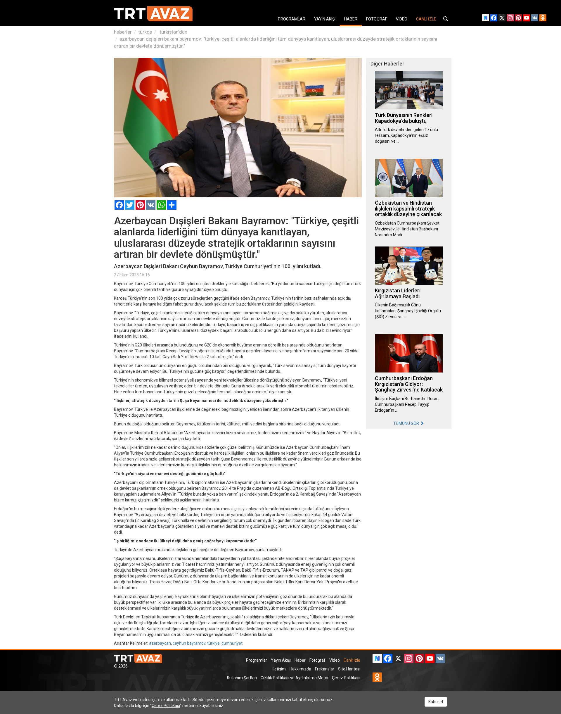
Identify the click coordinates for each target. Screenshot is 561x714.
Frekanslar (324, 669)
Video (334, 660)
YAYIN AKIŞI (324, 19)
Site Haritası (349, 669)
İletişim (279, 669)
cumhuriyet (232, 643)
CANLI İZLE (426, 19)
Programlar (256, 660)
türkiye (213, 643)
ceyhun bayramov (189, 643)
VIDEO (401, 19)
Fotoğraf (317, 660)
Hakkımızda (300, 669)
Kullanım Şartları (242, 677)
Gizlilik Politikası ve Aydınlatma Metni (294, 677)
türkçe (145, 32)
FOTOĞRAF (376, 19)
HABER (350, 19)
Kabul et (435, 701)
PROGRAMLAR (291, 19)
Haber (300, 660)
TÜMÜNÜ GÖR (406, 423)
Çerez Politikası (346, 677)
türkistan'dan (172, 32)
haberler (123, 32)
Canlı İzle (352, 660)
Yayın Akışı (281, 660)
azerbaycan (160, 643)
